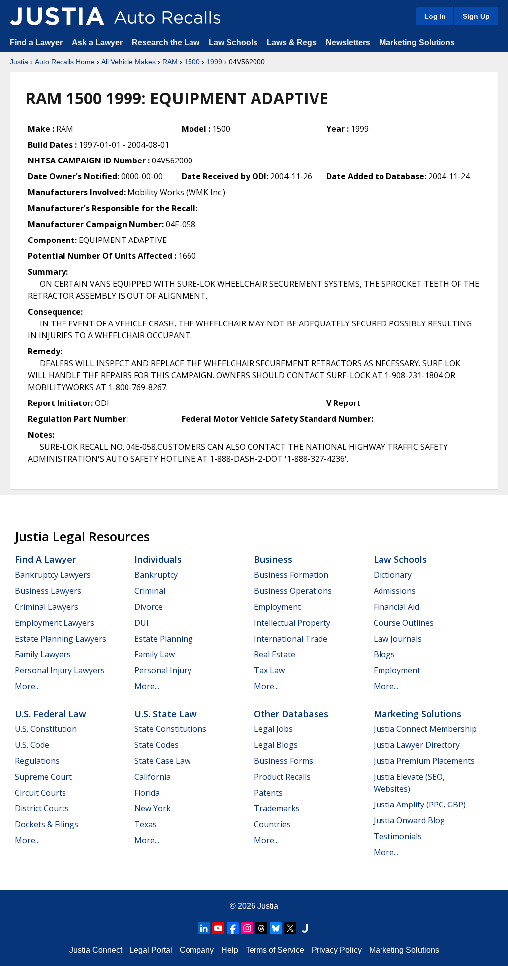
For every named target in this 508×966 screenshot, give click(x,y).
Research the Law (165, 42)
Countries (272, 824)
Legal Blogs (276, 744)
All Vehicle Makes (128, 62)
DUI (141, 622)
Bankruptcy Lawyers (53, 574)
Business (273, 559)
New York (152, 808)
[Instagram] (247, 928)
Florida (147, 792)
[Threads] (261, 928)
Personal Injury (162, 670)
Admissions (395, 590)
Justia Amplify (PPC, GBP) (420, 804)
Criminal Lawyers (46, 606)
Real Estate (274, 654)
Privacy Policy (337, 950)
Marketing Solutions (417, 42)
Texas (145, 824)
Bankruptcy (156, 574)
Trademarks (277, 808)
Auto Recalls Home (65, 62)
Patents (268, 792)
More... (27, 686)
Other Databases (291, 714)
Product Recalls (282, 776)
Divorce (148, 606)
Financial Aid (396, 606)
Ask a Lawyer (98, 42)
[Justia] (57, 16)
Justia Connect (95, 950)
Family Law (154, 654)
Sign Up (476, 16)
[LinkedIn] (204, 928)
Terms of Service (275, 950)
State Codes (156, 744)
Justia (19, 62)
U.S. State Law (165, 714)
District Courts (42, 808)
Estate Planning (163, 638)
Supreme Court (43, 776)
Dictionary (393, 574)
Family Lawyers (43, 654)
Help (229, 950)
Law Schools (233, 42)
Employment (277, 606)
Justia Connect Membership (425, 729)
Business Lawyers (48, 590)
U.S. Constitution (46, 729)
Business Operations (293, 590)
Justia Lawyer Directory (417, 744)
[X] (290, 928)
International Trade (290, 638)
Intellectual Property (292, 622)
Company (197, 950)
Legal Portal (150, 950)
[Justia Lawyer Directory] (305, 928)
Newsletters (348, 42)
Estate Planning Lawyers (60, 638)
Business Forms (283, 760)
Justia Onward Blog (409, 820)
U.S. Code (32, 744)
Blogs (384, 654)
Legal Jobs (273, 729)
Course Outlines (404, 622)
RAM (170, 62)
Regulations (37, 760)
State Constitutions (170, 729)
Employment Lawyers (54, 622)
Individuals (158, 559)
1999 (214, 62)
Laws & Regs (292, 42)
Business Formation (291, 574)
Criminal (149, 590)
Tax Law (269, 670)
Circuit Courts (40, 792)
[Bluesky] (276, 928)
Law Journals (398, 638)
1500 (192, 62)
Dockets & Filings (46, 824)
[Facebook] (233, 928)
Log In (435, 16)
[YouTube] (218, 928)
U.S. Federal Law (50, 714)
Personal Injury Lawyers (60, 670)
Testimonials (398, 836)
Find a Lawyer (36, 42)
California (152, 776)
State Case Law (162, 760)
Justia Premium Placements (424, 760)
